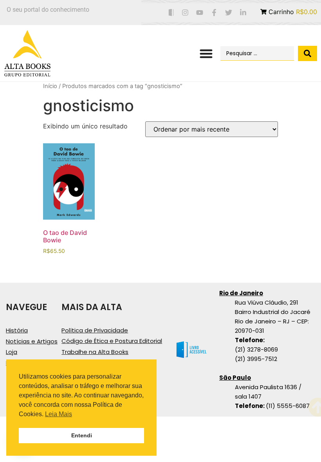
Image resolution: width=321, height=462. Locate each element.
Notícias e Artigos (32, 341)
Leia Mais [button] (58, 414)
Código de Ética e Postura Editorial (111, 341)
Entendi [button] (81, 435)
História (17, 330)
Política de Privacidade (94, 330)
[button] (206, 53)
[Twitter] (228, 12)
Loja (11, 352)
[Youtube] (200, 12)
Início (50, 86)
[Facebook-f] (214, 12)
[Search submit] (307, 53)
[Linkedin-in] (243, 12)
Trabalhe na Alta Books (94, 352)
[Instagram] (185, 12)
